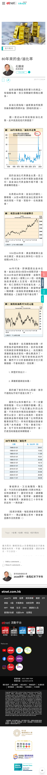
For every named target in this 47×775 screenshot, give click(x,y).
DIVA (25, 608)
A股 (11, 603)
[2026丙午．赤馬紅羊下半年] (8, 576)
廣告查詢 (23, 684)
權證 (38, 598)
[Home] (11, 3)
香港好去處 (9, 612)
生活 (18, 608)
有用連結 (28, 687)
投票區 (29, 612)
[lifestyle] (22, 3)
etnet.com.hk (11, 591)
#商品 (26, 533)
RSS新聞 (37, 687)
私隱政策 (41, 684)
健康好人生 (34, 608)
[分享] (8, 80)
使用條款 (11, 687)
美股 (6, 603)
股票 (21, 598)
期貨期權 (29, 598)
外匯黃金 (20, 603)
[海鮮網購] (44, 283)
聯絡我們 (32, 684)
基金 (38, 603)
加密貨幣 (30, 603)
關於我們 (6, 684)
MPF (6, 608)
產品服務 (15, 684)
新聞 (15, 598)
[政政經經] (8, 70)
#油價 (20, 533)
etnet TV (7, 598)
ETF (43, 598)
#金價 (14, 533)
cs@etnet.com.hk (27, 681)
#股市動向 (34, 533)
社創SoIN (20, 612)
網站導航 (20, 687)
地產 (12, 608)
